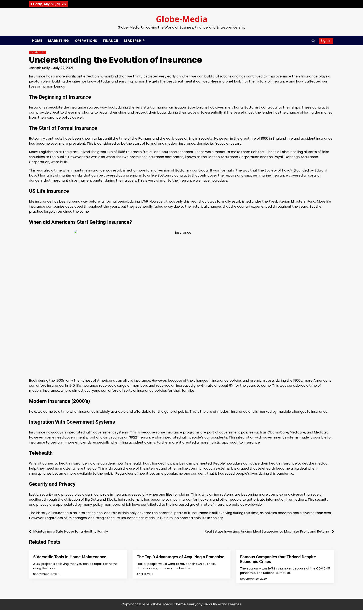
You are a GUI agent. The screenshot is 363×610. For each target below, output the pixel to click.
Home (37, 40)
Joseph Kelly (39, 67)
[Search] (313, 41)
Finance (110, 40)
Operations (86, 40)
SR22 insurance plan (145, 437)
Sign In (326, 40)
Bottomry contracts (261, 107)
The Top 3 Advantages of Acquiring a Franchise (180, 556)
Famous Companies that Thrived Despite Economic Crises (278, 559)
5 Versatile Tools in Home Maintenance (69, 556)
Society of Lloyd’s (279, 170)
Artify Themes (229, 604)
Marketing (58, 40)
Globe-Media (181, 18)
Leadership (134, 40)
